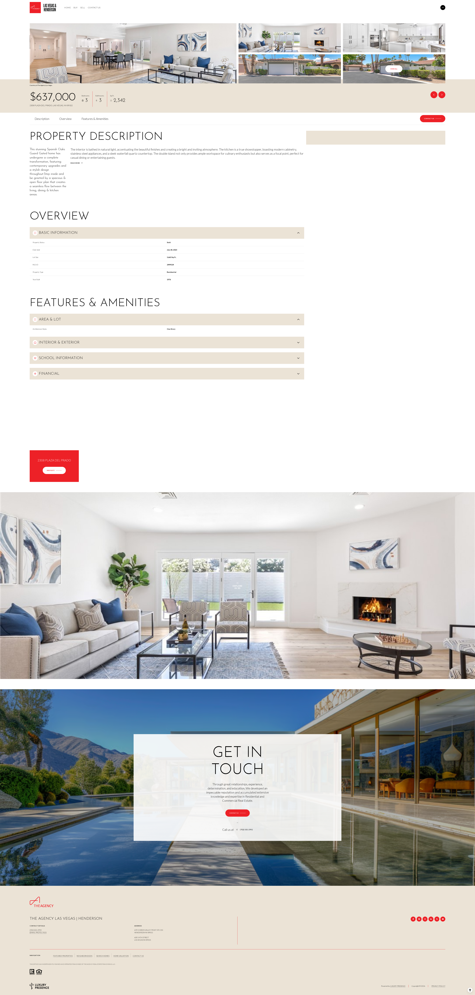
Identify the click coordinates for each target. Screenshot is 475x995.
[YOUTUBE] (442, 919)
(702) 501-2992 (246, 829)
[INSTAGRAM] (425, 919)
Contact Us (94, 7)
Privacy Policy (438, 986)
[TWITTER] (436, 919)
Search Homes (102, 956)
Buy (75, 7)
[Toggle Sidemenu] (442, 7)
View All (393, 69)
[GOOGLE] (419, 919)
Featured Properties (63, 956)
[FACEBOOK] (413, 919)
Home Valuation (121, 956)
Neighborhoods (84, 956)
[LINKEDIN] (430, 919)
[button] (432, 118)
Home (67, 7)
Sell (82, 7)
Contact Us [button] (138, 956)
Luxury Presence (397, 986)
